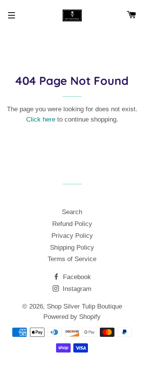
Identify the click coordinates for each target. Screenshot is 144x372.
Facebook (76, 277)
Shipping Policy (72, 247)
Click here (40, 119)
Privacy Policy (72, 235)
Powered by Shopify (72, 316)
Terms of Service (72, 259)
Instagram (76, 288)
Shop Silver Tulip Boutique (84, 306)
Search (72, 212)
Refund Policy (72, 223)
